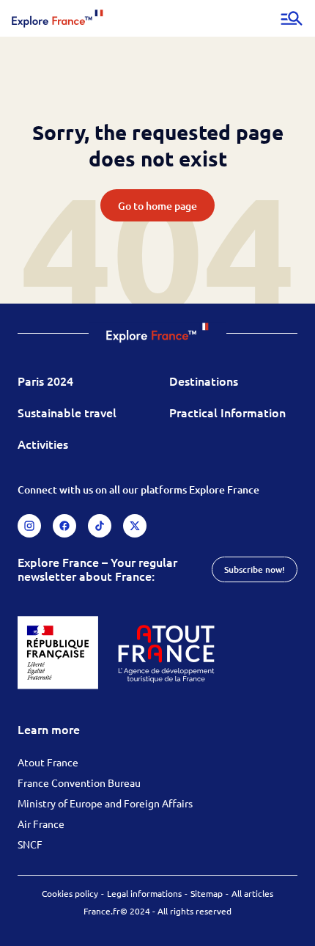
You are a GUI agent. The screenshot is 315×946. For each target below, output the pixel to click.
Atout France (48, 762)
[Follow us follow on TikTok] (99, 526)
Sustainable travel (67, 412)
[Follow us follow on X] (135, 526)
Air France (41, 823)
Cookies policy (70, 893)
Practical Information (227, 412)
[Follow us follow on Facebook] (64, 526)
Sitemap (206, 893)
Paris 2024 (45, 381)
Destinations (203, 381)
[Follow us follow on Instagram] (29, 526)
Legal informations (144, 893)
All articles (252, 893)
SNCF (30, 844)
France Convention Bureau (79, 782)
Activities (43, 444)
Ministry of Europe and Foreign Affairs (105, 803)
